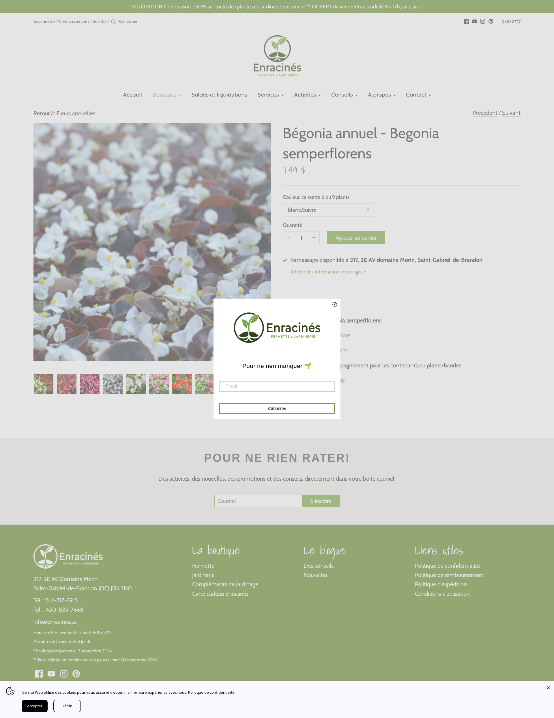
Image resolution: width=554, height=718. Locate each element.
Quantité (292, 225)
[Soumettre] (113, 22)
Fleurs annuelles (76, 113)
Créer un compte (73, 21)
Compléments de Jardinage (225, 584)
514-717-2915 (62, 600)
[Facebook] (466, 20)
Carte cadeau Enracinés (220, 593)
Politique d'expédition (441, 584)
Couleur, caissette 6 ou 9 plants (316, 197)
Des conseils (319, 565)
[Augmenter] (313, 238)
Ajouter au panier (356, 237)
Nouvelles (315, 574)
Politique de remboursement (449, 574)
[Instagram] (482, 20)
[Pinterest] (491, 20)
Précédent (485, 112)
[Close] (548, 687)
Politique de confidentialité (447, 565)
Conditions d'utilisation (442, 593)
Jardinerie (203, 574)
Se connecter (44, 21)
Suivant (511, 112)
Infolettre (98, 21)
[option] (43, 384)
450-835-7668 (64, 609)
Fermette (203, 565)
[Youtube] (474, 20)
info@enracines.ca (55, 621)
